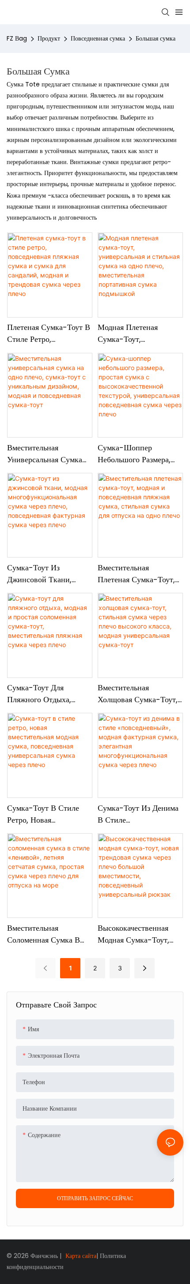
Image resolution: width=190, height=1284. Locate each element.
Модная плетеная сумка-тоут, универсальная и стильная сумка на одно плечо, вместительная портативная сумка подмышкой (132, 333)
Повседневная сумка (98, 38)
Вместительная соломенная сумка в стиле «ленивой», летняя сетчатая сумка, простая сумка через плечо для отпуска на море (48, 934)
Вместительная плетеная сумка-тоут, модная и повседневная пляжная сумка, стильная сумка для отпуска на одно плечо (140, 573)
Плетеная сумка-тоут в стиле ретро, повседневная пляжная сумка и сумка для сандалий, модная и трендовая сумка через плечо (48, 333)
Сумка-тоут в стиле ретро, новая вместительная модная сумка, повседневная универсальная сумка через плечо (47, 814)
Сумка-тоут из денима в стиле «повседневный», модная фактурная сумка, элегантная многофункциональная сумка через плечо (138, 814)
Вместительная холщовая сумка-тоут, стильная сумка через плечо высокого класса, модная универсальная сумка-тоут (139, 693)
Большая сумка (155, 38)
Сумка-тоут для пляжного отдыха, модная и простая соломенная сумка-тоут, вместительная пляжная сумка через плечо (45, 693)
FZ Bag (17, 38)
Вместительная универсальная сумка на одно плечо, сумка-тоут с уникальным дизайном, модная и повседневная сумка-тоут (48, 453)
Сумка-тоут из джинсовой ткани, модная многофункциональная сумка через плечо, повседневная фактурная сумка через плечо (48, 573)
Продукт (49, 38)
